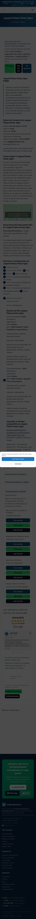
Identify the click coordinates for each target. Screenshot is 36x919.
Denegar (18, 464)
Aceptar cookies (18, 459)
